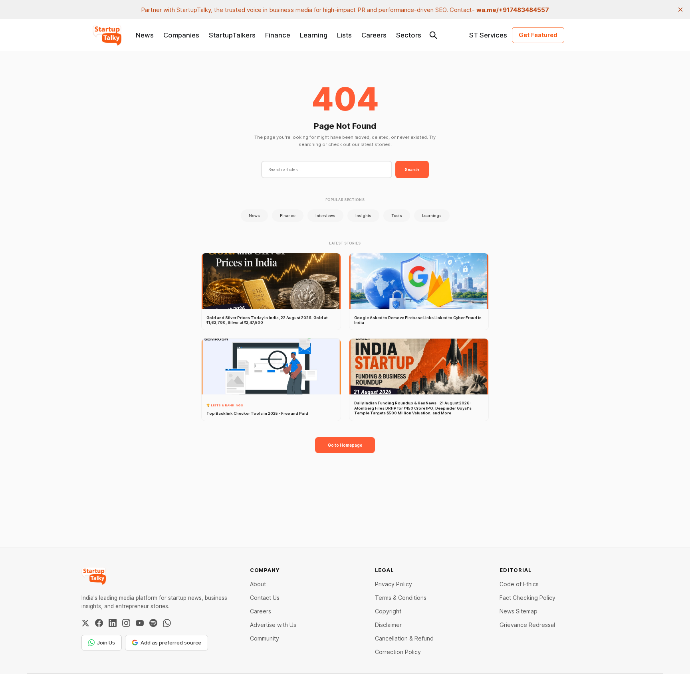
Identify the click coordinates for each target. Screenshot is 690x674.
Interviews (325, 215)
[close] (680, 9)
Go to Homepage (345, 445)
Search (412, 169)
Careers (374, 35)
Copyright (388, 611)
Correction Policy (398, 651)
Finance (277, 35)
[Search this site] (433, 35)
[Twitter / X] (85, 623)
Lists (344, 35)
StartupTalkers (232, 35)
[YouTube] (140, 623)
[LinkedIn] (113, 623)
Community (264, 638)
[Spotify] (153, 623)
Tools (396, 215)
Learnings (432, 215)
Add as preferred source (171, 642)
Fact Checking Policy (527, 597)
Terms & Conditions (400, 597)
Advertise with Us (273, 624)
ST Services (488, 35)
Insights (363, 215)
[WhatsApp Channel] (167, 623)
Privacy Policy (393, 584)
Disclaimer (388, 624)
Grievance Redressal (527, 624)
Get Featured (538, 35)
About (258, 584)
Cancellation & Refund (404, 638)
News (145, 35)
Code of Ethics (519, 584)
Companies (181, 35)
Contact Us (265, 597)
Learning (313, 35)
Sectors (408, 35)
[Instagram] (126, 623)
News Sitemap (518, 611)
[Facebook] (99, 623)
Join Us (106, 642)
